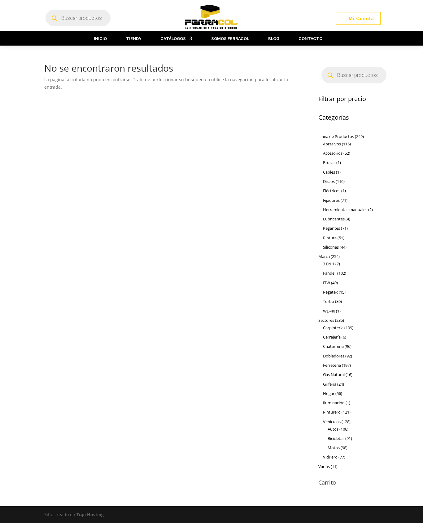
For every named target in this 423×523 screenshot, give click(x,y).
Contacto (310, 38)
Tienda (133, 38)
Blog (273, 38)
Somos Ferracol (230, 38)
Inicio (100, 38)
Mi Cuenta (361, 18)
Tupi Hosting (90, 514)
